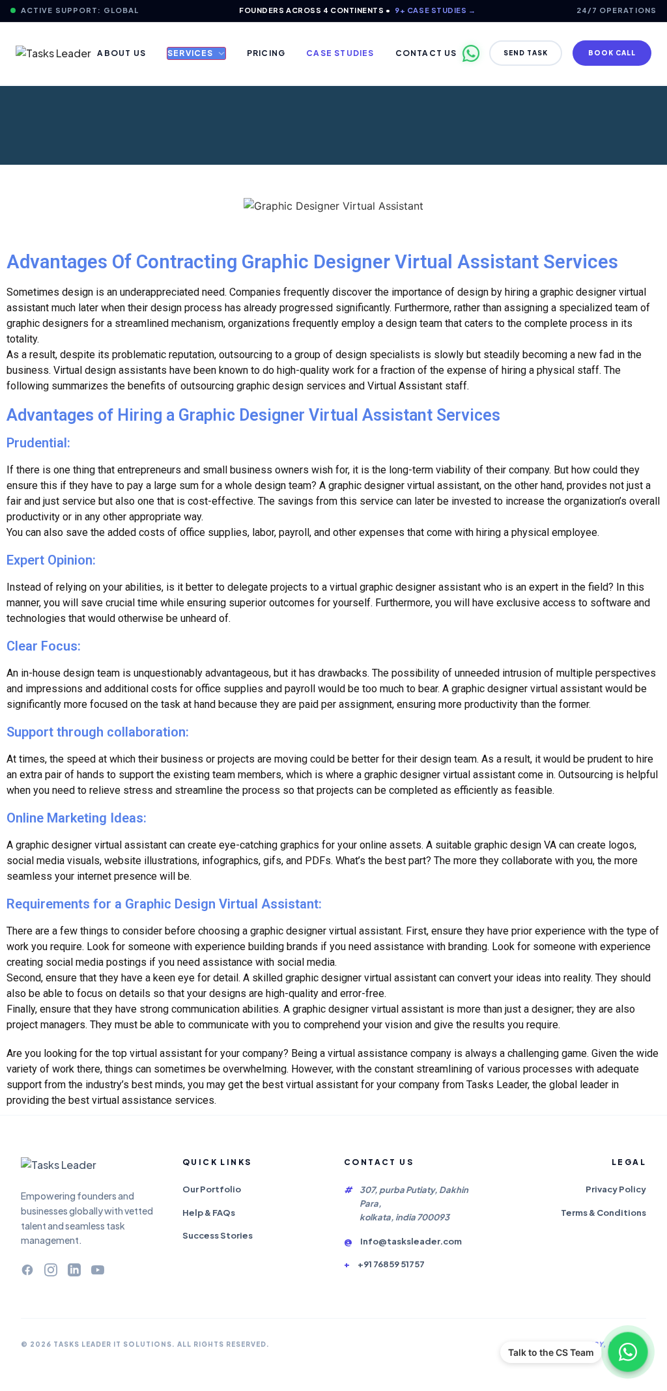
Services (190, 53)
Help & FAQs (208, 1212)
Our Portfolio (211, 1189)
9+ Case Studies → (435, 10)
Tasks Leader (497, 1084)
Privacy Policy (616, 1189)
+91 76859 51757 (391, 1264)
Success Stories (217, 1235)
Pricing (266, 53)
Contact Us (426, 53)
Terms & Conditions (603, 1212)
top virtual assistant (157, 1053)
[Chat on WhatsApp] (627, 1351)
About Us (121, 53)
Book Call (612, 53)
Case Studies (340, 53)
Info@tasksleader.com (411, 1241)
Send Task (526, 53)
